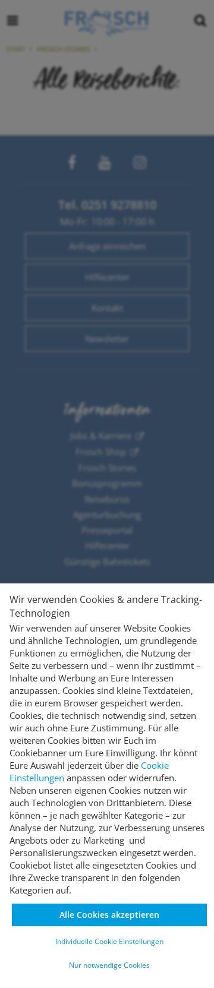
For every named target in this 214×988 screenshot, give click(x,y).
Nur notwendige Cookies (109, 965)
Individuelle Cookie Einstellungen (109, 941)
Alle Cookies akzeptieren (109, 914)
